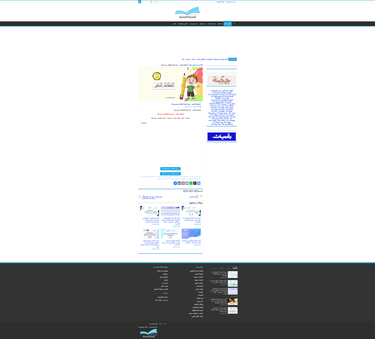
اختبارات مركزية (198, 277)
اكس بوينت (200, 301)
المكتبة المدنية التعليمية (196, 271)
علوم (226, 117)
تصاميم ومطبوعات (183, 23)
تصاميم (229, 107)
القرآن (228, 102)
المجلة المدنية (199, 274)
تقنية (221, 109)
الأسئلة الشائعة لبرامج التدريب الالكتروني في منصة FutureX (171, 243)
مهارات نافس (199, 289)
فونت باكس (164, 286)
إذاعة (221, 94)
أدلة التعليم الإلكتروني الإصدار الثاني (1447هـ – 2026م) (191, 242)
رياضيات (230, 115)
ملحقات (213, 120)
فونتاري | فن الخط (162, 271)
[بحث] (139, 1)
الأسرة (225, 98)
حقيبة (229, 111)
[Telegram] (151, 2)
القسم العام (227, 23)
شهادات (214, 115)
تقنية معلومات (211, 23)
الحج (217, 98)
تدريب (220, 105)
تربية (213, 105)
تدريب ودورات (193, 23)
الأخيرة (235, 268)
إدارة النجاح (200, 298)
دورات (232, 113)
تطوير (221, 107)
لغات (223, 118)
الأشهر (228, 268)
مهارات (227, 122)
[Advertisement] (187, 41)
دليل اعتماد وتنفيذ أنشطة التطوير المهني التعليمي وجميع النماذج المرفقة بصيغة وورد (150, 243)
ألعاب (221, 91)
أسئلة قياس (199, 286)
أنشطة (214, 91)
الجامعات (200, 295)
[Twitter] (156, 2)
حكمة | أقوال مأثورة (197, 316)
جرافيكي (165, 274)
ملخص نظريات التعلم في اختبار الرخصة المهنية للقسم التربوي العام (219, 309)
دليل (214, 111)
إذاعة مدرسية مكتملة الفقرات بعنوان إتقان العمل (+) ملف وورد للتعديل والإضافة (218, 300)
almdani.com (154, 327)
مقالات (221, 120)
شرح (222, 115)
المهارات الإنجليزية (198, 307)
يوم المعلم (216, 124)
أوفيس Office (225, 92)
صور (232, 117)
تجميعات (229, 105)
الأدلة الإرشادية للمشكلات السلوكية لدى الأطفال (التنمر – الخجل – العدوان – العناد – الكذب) (170, 221)
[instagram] (154, 2)
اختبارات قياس (199, 283)
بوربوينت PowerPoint (217, 104)
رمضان (212, 113)
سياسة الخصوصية (221, 1)
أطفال (196, 191)
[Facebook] (157, 2)
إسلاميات (219, 23)
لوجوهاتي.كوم (164, 277)
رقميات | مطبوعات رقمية (196, 313)
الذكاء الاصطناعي (225, 100)
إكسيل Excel (227, 96)
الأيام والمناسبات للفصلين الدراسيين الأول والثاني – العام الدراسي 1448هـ (151, 220)
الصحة (214, 100)
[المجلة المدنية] (187, 12)
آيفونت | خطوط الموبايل (161, 289)
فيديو (219, 117)
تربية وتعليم (203, 23)
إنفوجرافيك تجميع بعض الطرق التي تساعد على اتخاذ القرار (152, 197)
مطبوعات (230, 120)
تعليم (191, 191)
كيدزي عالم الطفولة (197, 310)
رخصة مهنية (222, 113)
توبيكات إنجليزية (198, 304)
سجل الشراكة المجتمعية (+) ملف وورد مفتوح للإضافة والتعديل (192, 220)
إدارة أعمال (230, 94)
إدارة (216, 92)
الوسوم (215, 268)
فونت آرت (165, 283)
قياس (174, 23)
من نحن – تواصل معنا (231, 1)
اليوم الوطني (218, 102)
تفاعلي (229, 109)
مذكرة (215, 118)
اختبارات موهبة (199, 280)
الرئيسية (234, 23)
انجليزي (231, 104)
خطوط (185, 191)
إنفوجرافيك (216, 96)
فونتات (166, 280)
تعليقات (222, 268)
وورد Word (218, 122)
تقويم (214, 109)
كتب (229, 118)
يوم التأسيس (227, 124)
